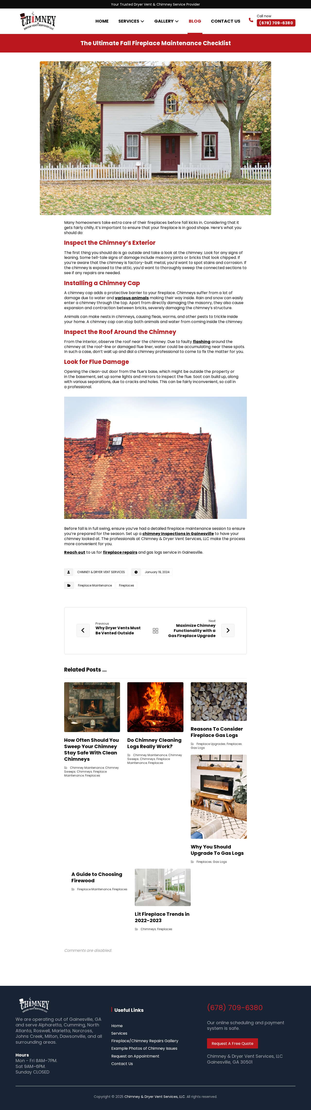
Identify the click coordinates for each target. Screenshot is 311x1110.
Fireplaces (126, 585)
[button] (155, 1025)
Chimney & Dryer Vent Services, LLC (154, 1096)
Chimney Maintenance (87, 768)
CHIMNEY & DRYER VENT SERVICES (101, 572)
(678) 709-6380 (235, 1008)
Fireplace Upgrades (211, 744)
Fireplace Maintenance (95, 585)
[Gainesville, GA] (37, 20)
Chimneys (84, 771)
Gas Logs (198, 748)
